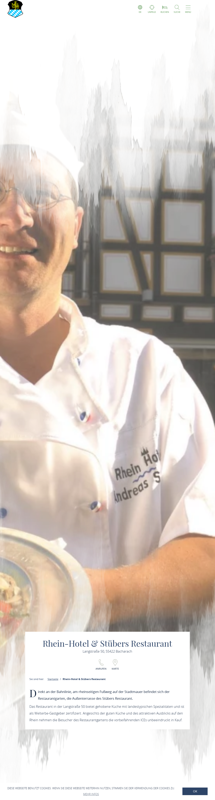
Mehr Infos (91, 794)
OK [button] (195, 791)
